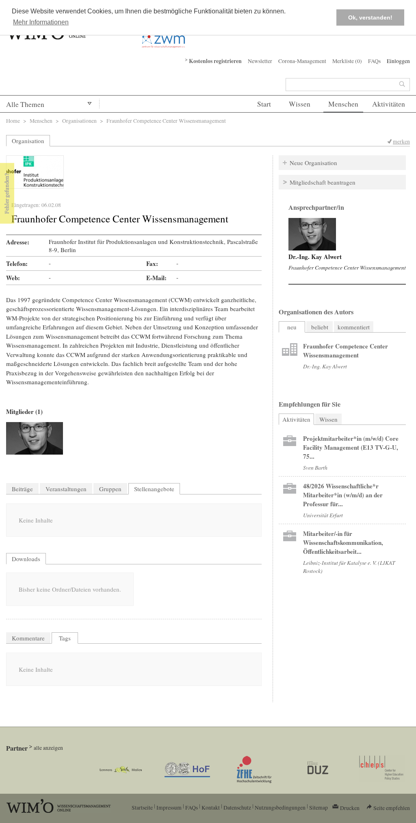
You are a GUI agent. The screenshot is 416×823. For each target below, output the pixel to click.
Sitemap (318, 807)
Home (13, 120)
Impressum (169, 807)
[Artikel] (290, 350)
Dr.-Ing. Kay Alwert (315, 256)
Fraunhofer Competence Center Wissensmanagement (347, 267)
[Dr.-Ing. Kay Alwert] (34, 438)
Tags (65, 638)
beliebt (319, 327)
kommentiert (354, 327)
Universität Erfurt (323, 515)
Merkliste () (347, 61)
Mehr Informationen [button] (41, 22)
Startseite (142, 807)
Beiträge (22, 489)
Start (264, 104)
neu (292, 327)
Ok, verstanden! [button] (370, 17)
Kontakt (211, 807)
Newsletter (260, 61)
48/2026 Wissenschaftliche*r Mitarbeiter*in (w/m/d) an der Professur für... (343, 494)
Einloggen (398, 61)
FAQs (374, 61)
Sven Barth (315, 467)
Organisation (28, 141)
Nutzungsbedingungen (280, 807)
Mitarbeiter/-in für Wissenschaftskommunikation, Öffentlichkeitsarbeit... (343, 542)
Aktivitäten (388, 104)
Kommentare (28, 638)
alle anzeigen (48, 747)
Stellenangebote (154, 489)
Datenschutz (237, 807)
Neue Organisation (313, 163)
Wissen (299, 104)
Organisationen (79, 120)
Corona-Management (302, 61)
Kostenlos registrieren (215, 61)
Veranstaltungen (66, 489)
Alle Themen (25, 104)
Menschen (343, 104)
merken (401, 141)
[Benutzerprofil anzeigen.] (312, 234)
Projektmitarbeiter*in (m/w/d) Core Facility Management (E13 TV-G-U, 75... (351, 447)
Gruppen (110, 489)
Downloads (26, 559)
